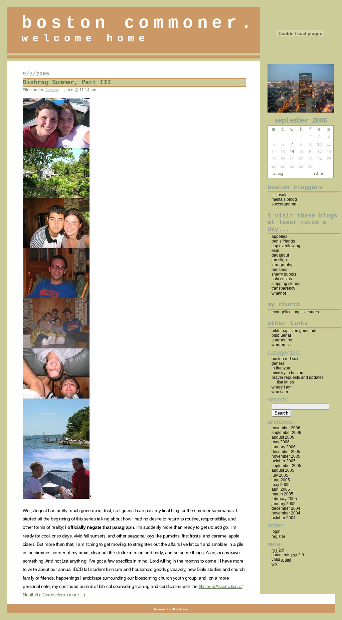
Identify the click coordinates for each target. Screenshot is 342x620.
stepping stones (286, 283)
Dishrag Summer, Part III (67, 82)
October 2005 (284, 461)
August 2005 (283, 470)
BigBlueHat (281, 335)
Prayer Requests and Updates (298, 377)
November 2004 (286, 513)
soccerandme (284, 204)
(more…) (76, 594)
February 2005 (284, 498)
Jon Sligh (279, 260)
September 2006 (286, 432)
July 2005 (280, 475)
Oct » (317, 173)
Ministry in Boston (287, 372)
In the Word (282, 368)
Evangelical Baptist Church (295, 312)
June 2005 (281, 480)
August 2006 (283, 437)
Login (276, 531)
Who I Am (280, 392)
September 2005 (286, 465)
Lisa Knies (285, 382)
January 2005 (284, 503)
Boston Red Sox (285, 358)
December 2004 (286, 508)
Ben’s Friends (283, 241)
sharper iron (283, 340)
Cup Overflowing (286, 246)
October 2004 (284, 517)
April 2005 (281, 489)
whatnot (279, 293)
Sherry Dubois (284, 274)
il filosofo (280, 194)
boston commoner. (139, 23)
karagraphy (282, 265)
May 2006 (281, 442)
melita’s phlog (284, 199)
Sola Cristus (282, 279)
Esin (275, 250)
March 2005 (282, 494)
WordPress (281, 344)
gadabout (280, 255)
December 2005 (286, 451)
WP (274, 564)
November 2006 (286, 428)
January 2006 (284, 447)
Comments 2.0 (288, 555)
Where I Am (282, 387)
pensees (279, 269)
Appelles (279, 236)
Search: (278, 400)
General (51, 90)
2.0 (278, 550)
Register (278, 536)
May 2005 (281, 484)
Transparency (283, 288)
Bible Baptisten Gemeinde (295, 330)
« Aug (277, 173)
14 (292, 151)
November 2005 (286, 456)
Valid (281, 559)
